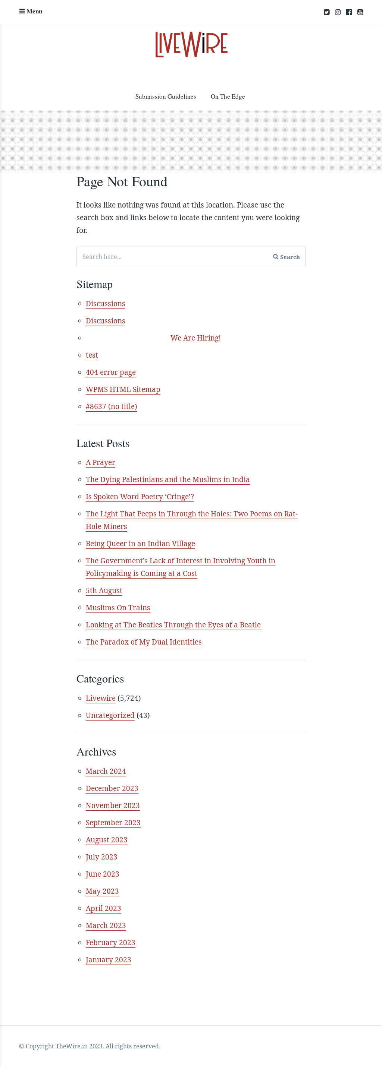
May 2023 (102, 891)
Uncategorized (110, 715)
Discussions (105, 303)
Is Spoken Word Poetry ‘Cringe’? (140, 496)
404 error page (111, 372)
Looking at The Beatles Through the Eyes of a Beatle (173, 625)
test (92, 355)
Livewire (101, 698)
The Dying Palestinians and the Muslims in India (168, 479)
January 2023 (108, 960)
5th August (104, 590)
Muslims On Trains (118, 607)
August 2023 (107, 840)
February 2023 (110, 942)
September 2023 (113, 822)
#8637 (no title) (111, 406)
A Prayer (100, 462)
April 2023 (103, 908)
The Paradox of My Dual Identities (144, 642)
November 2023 (113, 805)
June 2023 (102, 874)
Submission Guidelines (165, 96)
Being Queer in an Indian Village (140, 543)
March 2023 (106, 925)
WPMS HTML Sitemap (123, 389)
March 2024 (106, 771)
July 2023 (102, 857)
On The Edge (228, 96)
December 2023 (112, 788)
